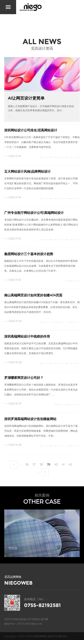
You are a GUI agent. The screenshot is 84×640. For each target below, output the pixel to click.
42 (70, 464)
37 (34, 464)
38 (41, 464)
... (20, 464)
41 (63, 464)
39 (48, 464)
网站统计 (63, 636)
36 (27, 464)
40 (56, 464)
